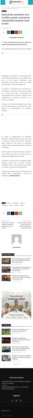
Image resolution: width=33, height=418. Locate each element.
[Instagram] (16, 400)
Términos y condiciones (7, 416)
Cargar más (16, 364)
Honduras (22, 203)
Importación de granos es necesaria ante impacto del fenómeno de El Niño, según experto (21, 260)
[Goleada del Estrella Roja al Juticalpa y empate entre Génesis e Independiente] (6, 340)
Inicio (3, 7)
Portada (16, 205)
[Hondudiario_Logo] (16, 2)
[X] (12, 32)
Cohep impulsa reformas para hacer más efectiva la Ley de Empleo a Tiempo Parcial (21, 269)
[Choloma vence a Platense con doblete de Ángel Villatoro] (6, 332)
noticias (11, 205)
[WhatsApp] (20, 32)
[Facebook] (8, 32)
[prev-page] (3, 284)
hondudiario (16, 203)
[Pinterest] (16, 32)
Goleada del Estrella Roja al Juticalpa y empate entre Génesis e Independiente (21, 339)
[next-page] (5, 284)
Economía (7, 7)
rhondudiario (16, 247)
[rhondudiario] (16, 239)
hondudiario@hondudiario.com (10, 387)
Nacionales (5, 205)
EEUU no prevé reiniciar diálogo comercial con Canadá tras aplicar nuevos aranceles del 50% (21, 348)
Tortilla (21, 205)
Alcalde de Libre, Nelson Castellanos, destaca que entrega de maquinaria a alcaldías (21, 357)
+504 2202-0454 (9, 389)
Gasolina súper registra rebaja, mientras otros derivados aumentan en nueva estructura (21, 277)
